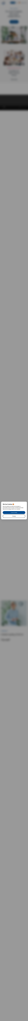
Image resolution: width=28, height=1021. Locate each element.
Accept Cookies (14, 512)
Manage (14, 516)
